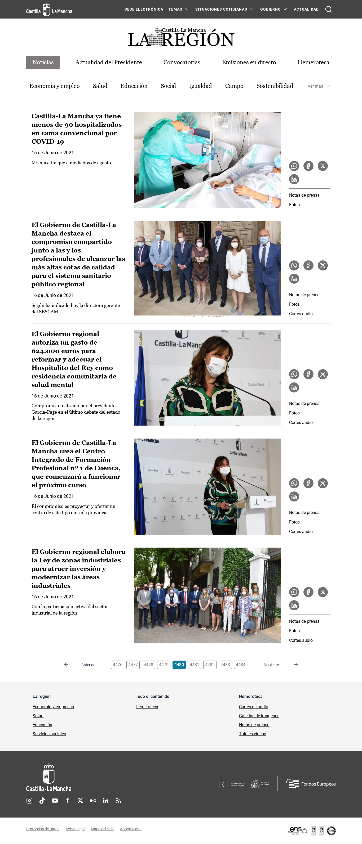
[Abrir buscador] (328, 9)
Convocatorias (182, 62)
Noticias (43, 62)
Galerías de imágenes (259, 715)
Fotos (294, 204)
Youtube (54, 800)
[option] (54, 86)
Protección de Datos (42, 829)
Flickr (93, 800)
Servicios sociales (49, 733)
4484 (240, 664)
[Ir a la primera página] (70, 665)
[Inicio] (98, 777)
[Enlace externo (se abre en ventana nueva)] (311, 831)
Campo (234, 86)
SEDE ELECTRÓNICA (144, 9)
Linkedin (105, 800)
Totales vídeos (252, 733)
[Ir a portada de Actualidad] (181, 39)
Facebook (67, 800)
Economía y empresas (53, 706)
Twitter (80, 800)
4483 (225, 664)
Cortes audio (301, 313)
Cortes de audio (253, 706)
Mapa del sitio (102, 829)
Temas (175, 9)
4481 (194, 664)
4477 (133, 664)
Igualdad (200, 86)
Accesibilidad (131, 829)
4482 (210, 664)
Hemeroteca (313, 62)
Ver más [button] (315, 86)
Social (168, 86)
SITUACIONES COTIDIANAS (221, 9)
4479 (164, 664)
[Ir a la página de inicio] (49, 9)
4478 (148, 664)
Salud (100, 86)
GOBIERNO (270, 9)
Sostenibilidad (275, 86)
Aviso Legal (75, 829)
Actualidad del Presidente (109, 62)
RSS (118, 800)
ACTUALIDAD (306, 9)
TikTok (42, 800)
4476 (117, 664)
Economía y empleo (54, 86)
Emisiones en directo (249, 62)
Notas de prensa (304, 195)
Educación (134, 86)
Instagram (29, 800)
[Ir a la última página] (291, 665)
